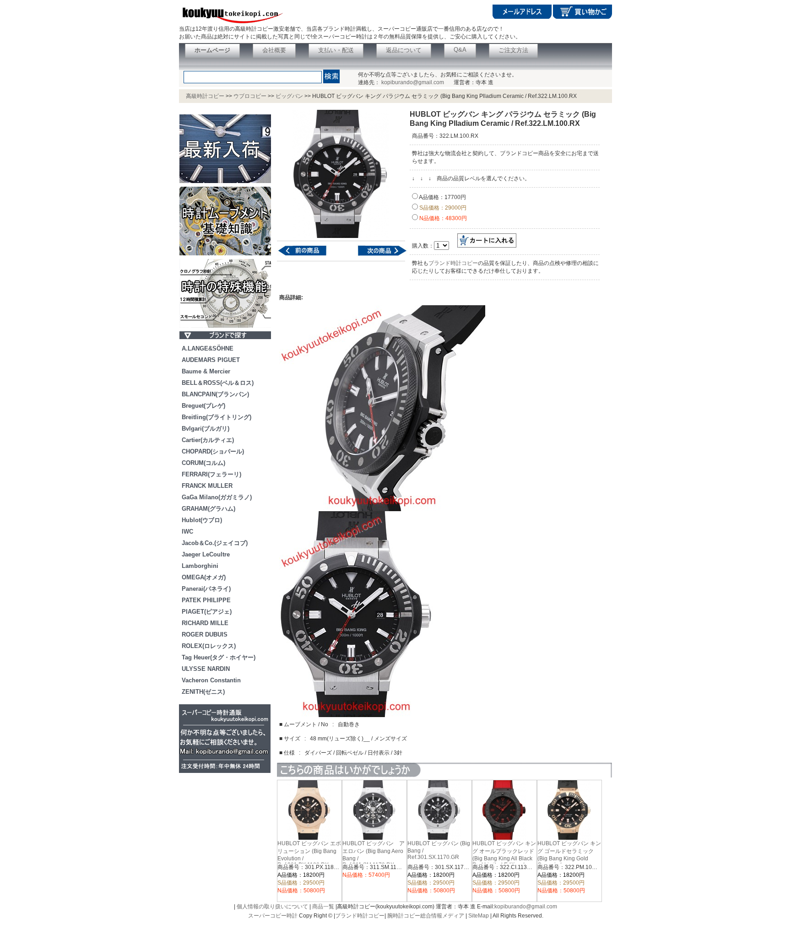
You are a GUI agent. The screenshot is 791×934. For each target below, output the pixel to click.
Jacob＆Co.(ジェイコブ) (215, 543)
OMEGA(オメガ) (204, 577)
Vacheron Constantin (211, 680)
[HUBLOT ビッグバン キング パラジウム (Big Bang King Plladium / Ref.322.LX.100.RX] (376, 255)
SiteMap (478, 915)
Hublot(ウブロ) (202, 520)
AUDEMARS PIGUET (211, 359)
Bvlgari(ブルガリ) (205, 428)
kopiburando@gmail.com (412, 82)
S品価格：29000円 (442, 208)
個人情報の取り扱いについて (272, 906)
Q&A (460, 49)
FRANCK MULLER (207, 485)
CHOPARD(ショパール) (213, 451)
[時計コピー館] (231, 23)
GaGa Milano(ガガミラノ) (217, 497)
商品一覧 (323, 906)
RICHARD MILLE (205, 623)
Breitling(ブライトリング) (216, 417)
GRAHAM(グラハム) (208, 508)
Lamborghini (200, 565)
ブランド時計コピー (453, 263)
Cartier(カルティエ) (208, 440)
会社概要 (274, 50)
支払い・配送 (336, 50)
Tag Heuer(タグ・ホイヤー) (218, 657)
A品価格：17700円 (442, 197)
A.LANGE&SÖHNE (207, 348)
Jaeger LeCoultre (206, 554)
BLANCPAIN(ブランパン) (215, 394)
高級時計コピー (205, 96)
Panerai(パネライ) (206, 588)
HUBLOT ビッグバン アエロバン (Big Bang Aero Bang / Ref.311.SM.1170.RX (373, 854)
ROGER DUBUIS (205, 634)
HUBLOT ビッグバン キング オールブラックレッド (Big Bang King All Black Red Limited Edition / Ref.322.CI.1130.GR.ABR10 (507, 857)
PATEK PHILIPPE (206, 600)
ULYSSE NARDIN (206, 668)
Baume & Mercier (206, 371)
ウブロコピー (249, 96)
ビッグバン (289, 96)
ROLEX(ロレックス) (209, 645)
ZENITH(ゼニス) (203, 691)
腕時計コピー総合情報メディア (425, 915)
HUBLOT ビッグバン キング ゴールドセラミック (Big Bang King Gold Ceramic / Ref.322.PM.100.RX (569, 857)
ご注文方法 (513, 50)
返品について (404, 50)
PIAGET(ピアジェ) (207, 611)
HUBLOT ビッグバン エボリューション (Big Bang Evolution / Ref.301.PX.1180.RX (309, 854)
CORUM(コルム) (203, 462)
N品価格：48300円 (442, 218)
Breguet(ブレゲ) (203, 405)
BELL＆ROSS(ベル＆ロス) (218, 382)
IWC (187, 531)
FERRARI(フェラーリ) (211, 474)
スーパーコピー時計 (273, 915)
